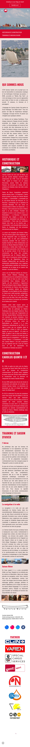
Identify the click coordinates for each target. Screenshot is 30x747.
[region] (15, 4)
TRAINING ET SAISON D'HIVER (11, 35)
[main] (15, 84)
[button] (2, 10)
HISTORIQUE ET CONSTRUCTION (12, 32)
